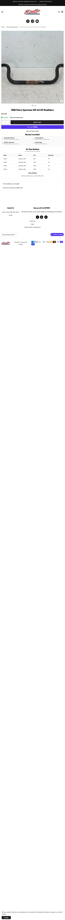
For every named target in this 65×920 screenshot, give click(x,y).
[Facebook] (28, 21)
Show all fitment (32, 173)
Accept (6, 917)
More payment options (32, 131)
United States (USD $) (8, 234)
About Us (32, 221)
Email (10, 215)
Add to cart (37, 122)
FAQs (32, 224)
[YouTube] (37, 21)
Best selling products (12, 27)
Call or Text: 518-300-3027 (10, 212)
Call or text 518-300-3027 (36, 176)
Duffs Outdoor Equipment (32, 227)
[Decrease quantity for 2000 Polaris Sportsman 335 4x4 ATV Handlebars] (2, 122)
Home (2, 27)
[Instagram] (32, 21)
